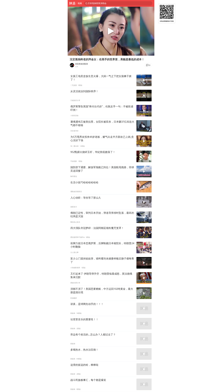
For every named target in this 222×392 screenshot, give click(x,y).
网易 (72, 3)
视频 (80, 3)
